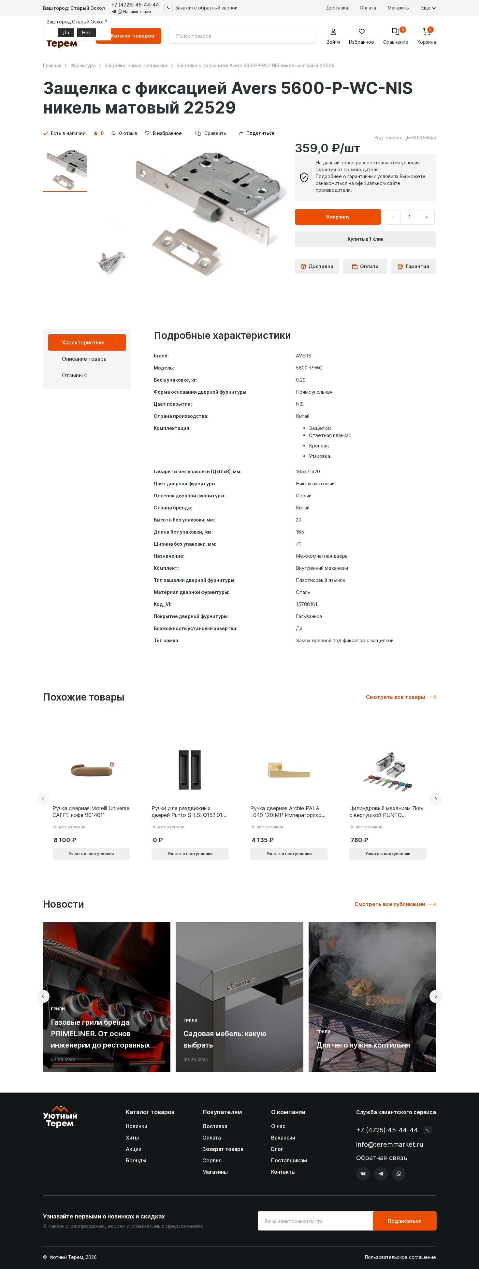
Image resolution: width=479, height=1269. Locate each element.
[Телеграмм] (381, 1174)
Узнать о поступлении (91, 853)
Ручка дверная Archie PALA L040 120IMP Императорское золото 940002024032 (287, 812)
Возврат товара (222, 1149)
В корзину (338, 216)
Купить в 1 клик (366, 239)
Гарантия (417, 266)
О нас (278, 1126)
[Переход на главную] (60, 1143)
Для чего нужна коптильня (363, 1045)
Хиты (132, 1137)
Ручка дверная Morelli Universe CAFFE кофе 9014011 (90, 811)
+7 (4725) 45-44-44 (135, 5)
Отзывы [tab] (75, 375)
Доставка (337, 7)
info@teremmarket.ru (389, 1144)
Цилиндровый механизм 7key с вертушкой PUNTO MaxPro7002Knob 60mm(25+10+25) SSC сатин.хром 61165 (386, 812)
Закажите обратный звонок (206, 7)
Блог (277, 1149)
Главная (52, 65)
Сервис (212, 1160)
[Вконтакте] (363, 1174)
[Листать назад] (43, 799)
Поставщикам (289, 1160)
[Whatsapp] (399, 1174)
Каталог (132, 36)
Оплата (368, 7)
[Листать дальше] (436, 799)
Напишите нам (136, 11)
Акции (133, 1149)
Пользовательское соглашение (400, 1257)
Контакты (283, 1172)
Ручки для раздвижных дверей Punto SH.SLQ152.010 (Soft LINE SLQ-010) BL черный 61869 (188, 812)
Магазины (399, 7)
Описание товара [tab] (84, 358)
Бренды (136, 1160)
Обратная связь (381, 1158)
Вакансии (283, 1137)
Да (66, 32)
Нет (86, 32)
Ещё (426, 7)
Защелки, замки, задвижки (136, 65)
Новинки (136, 1126)
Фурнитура (82, 65)
